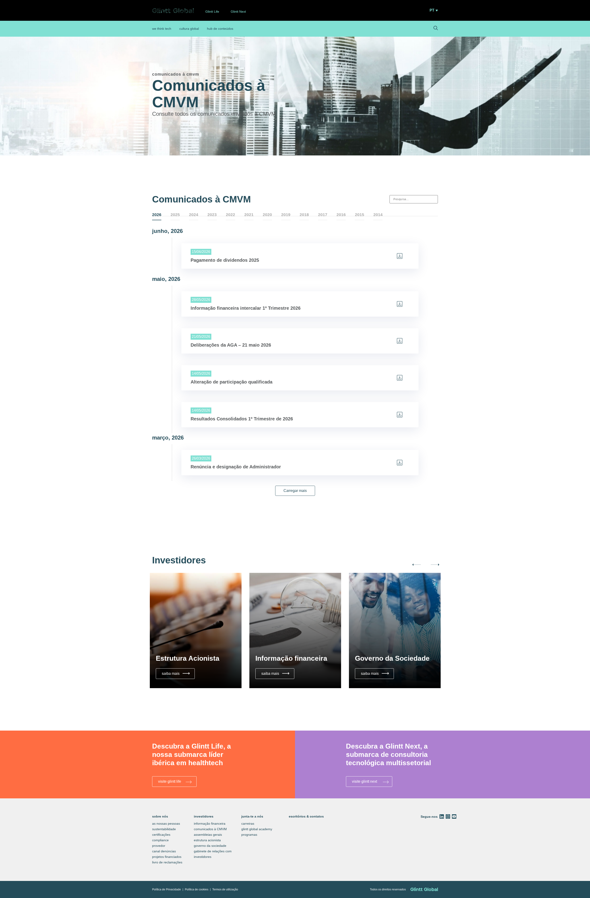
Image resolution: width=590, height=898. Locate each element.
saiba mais (177, 673)
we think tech (161, 28)
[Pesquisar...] (436, 29)
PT (432, 10)
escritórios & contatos (306, 816)
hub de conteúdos (220, 28)
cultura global (189, 28)
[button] (295, 491)
